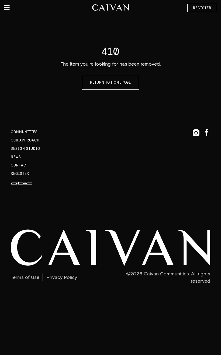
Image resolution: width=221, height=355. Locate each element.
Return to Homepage (110, 82)
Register (202, 8)
